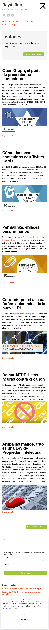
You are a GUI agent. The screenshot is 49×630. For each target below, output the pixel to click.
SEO (18, 21)
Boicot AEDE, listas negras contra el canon (23, 377)
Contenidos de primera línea (34, 237)
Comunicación (27, 21)
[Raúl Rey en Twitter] (4, 14)
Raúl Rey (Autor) (8, 25)
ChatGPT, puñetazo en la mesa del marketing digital (21, 589)
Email (24, 557)
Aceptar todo (24, 614)
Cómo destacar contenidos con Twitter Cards (23, 156)
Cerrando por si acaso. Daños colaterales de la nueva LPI (23, 303)
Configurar (24, 625)
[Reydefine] (43, 6)
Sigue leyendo (9, 135)
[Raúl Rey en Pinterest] (12, 14)
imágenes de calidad (10, 240)
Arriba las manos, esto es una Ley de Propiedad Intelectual (23, 448)
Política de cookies (10, 608)
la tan (16, 313)
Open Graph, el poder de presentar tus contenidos (22, 74)
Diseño (11, 21)
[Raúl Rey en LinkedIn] (8, 14)
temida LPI (24, 313)
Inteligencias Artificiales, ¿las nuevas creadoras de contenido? (21, 593)
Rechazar (24, 619)
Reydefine (12, 4)
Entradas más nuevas (34, 54)
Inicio (4, 21)
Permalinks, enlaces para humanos (20, 229)
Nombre (6, 564)
